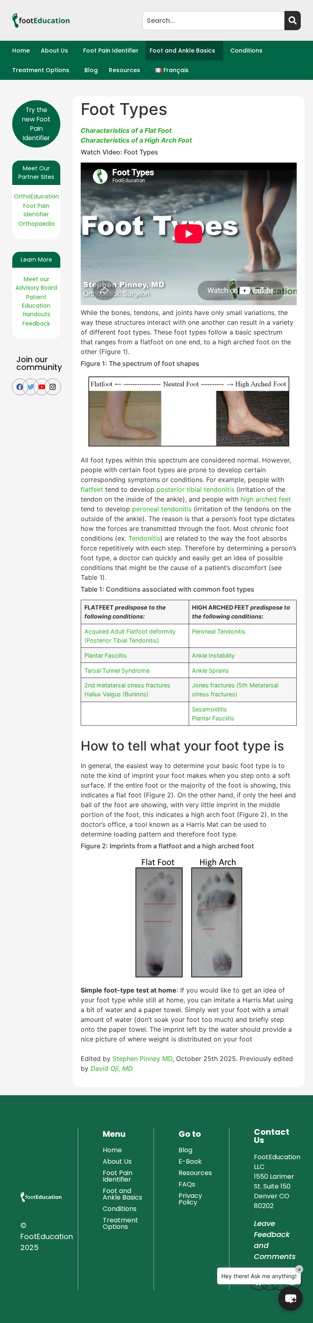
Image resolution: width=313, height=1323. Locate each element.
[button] (56, 50)
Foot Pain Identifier (111, 50)
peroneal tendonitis (162, 509)
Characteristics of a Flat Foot (126, 130)
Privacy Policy (190, 1199)
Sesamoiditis (209, 709)
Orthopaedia (36, 224)
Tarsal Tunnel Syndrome (117, 670)
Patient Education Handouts (36, 305)
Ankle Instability (213, 655)
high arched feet (265, 499)
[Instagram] (52, 387)
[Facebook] (20, 387)
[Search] (292, 20)
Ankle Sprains (210, 670)
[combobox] (213, 20)
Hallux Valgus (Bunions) (116, 694)
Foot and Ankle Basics (182, 50)
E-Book (190, 1161)
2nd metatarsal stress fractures (127, 685)
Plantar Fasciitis (105, 655)
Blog (91, 70)
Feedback (36, 323)
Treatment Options (40, 70)
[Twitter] (30, 387)
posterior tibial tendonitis (195, 489)
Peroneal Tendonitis (218, 631)
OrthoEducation (36, 196)
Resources (124, 70)
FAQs (187, 1184)
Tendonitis (144, 538)
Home (21, 50)
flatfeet (92, 489)
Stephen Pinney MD (142, 1058)
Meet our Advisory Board (36, 283)
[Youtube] (41, 387)
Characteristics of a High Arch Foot (136, 140)
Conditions (246, 50)
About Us (54, 50)
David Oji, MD (111, 1068)
